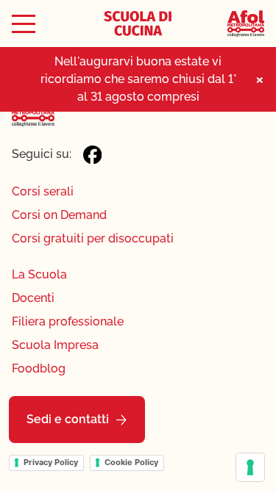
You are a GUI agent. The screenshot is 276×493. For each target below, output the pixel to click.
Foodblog (39, 368)
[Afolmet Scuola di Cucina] (137, 23)
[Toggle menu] (23, 24)
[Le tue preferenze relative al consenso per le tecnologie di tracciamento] (250, 467)
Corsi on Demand (59, 215)
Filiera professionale (68, 321)
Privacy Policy (51, 462)
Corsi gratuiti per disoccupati (93, 238)
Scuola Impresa (55, 345)
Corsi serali (43, 191)
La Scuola (39, 274)
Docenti (33, 298)
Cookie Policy (131, 462)
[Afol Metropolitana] (245, 23)
